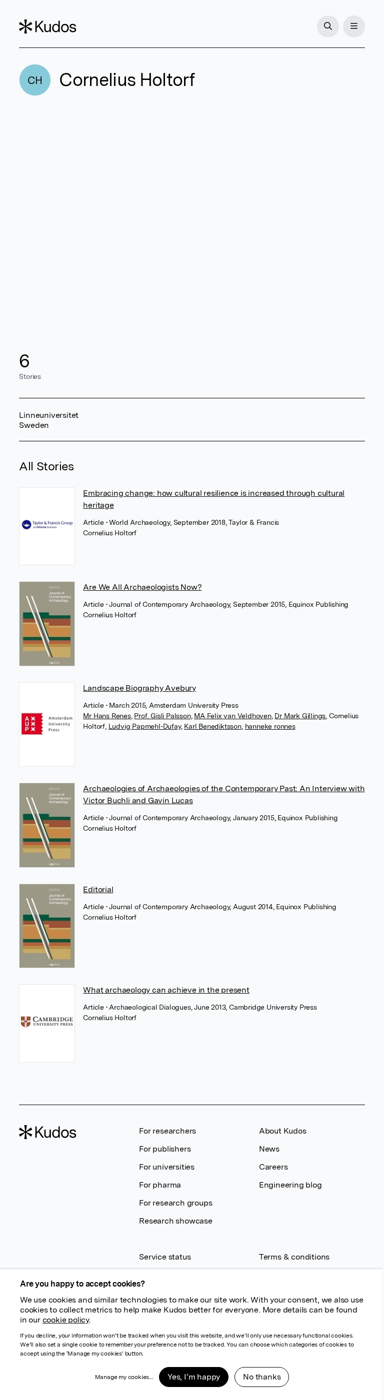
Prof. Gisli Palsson (162, 716)
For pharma (160, 1185)
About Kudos (282, 1131)
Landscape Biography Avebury (139, 688)
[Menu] (354, 26)
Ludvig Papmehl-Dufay (144, 726)
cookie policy (65, 1320)
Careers (273, 1167)
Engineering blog (290, 1185)
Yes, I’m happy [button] (194, 1377)
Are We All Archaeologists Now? (142, 587)
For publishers (164, 1149)
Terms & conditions (294, 1257)
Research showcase (175, 1221)
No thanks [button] (261, 1377)
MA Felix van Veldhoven (233, 716)
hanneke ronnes (270, 726)
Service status (164, 1257)
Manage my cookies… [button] (124, 1377)
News (269, 1149)
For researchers (167, 1131)
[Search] (328, 26)
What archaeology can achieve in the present (166, 990)
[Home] (47, 26)
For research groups (175, 1203)
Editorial (98, 889)
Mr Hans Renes (106, 716)
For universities (166, 1167)
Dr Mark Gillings (300, 716)
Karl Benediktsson (213, 726)
